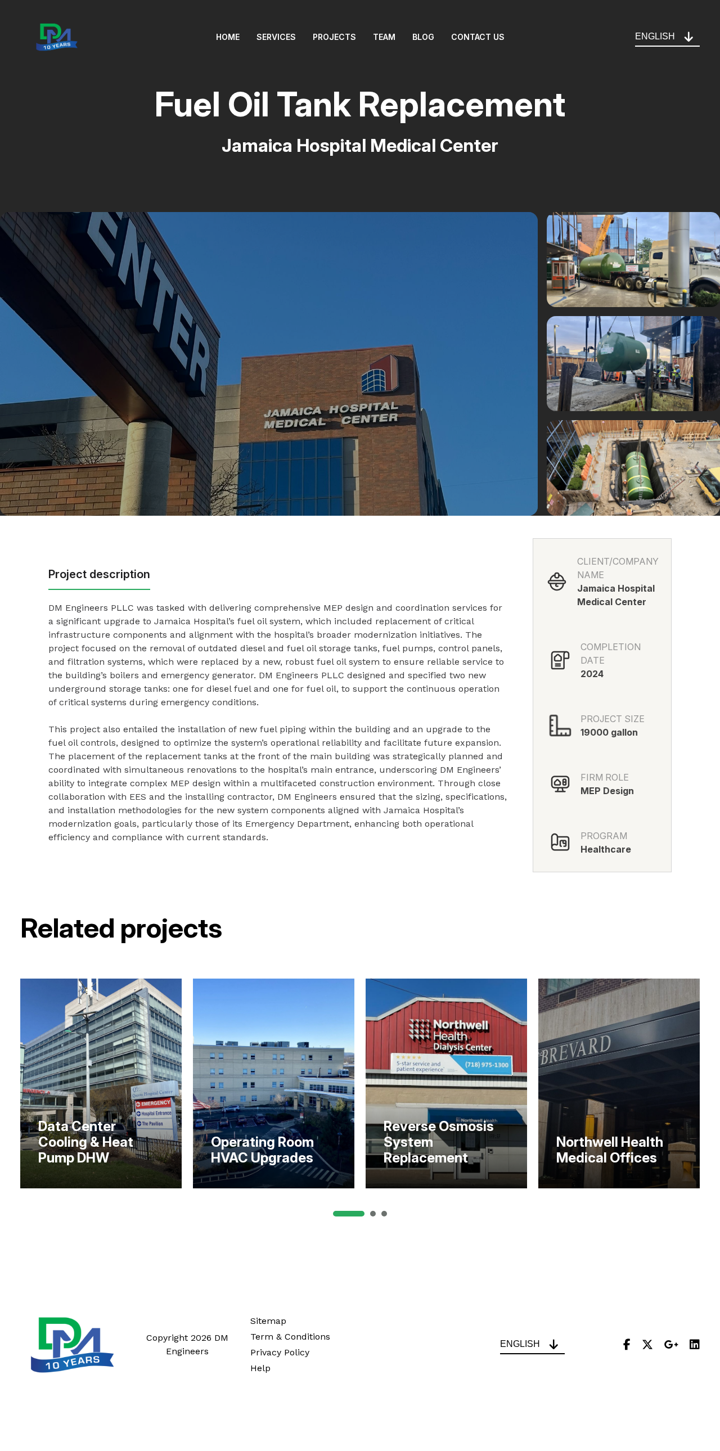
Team (384, 37)
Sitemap (268, 1320)
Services (276, 37)
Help (260, 1368)
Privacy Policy (279, 1352)
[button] (348, 1213)
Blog (423, 37)
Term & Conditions (290, 1336)
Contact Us (478, 37)
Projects (334, 37)
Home (228, 37)
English (655, 36)
